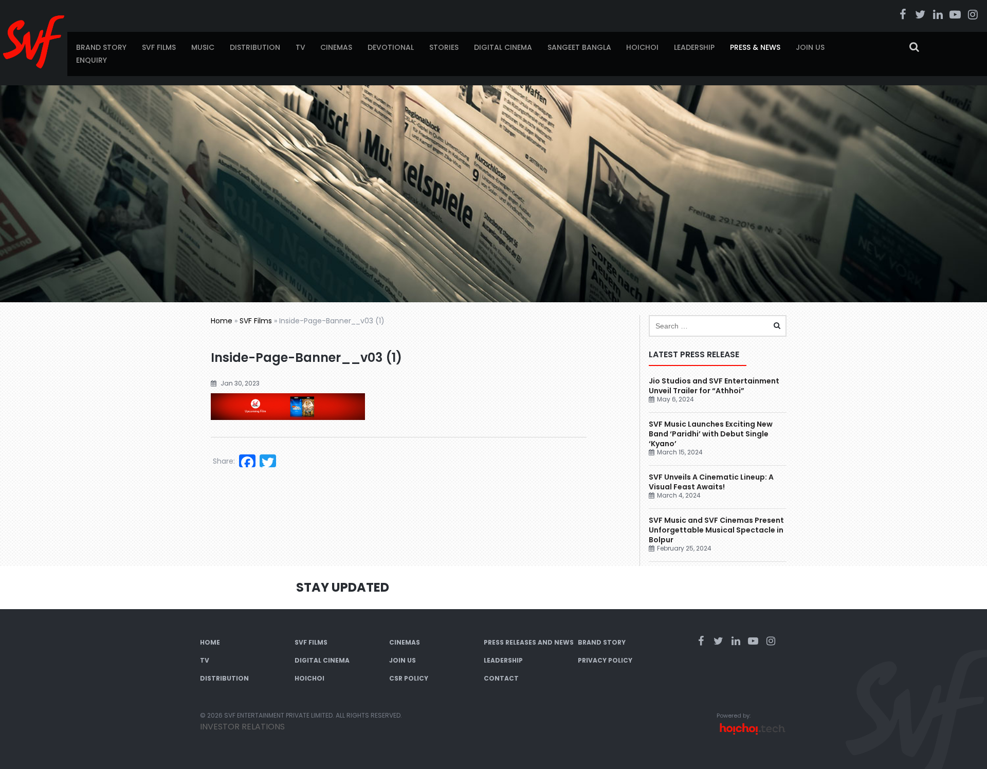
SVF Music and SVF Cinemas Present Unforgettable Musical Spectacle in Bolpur (716, 530)
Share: (224, 461)
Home (221, 321)
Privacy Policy (605, 660)
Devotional (391, 47)
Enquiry (91, 60)
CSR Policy (408, 678)
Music (202, 47)
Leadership (694, 47)
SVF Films (159, 47)
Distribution (255, 47)
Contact (501, 678)
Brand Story (101, 47)
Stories (444, 47)
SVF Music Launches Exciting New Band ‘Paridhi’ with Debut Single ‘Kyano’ (711, 434)
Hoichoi (642, 47)
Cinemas (336, 47)
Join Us (810, 47)
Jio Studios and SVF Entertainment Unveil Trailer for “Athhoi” (714, 386)
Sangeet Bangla (579, 47)
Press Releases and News (529, 642)
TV (300, 47)
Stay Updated (342, 587)
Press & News (755, 47)
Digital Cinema (503, 47)
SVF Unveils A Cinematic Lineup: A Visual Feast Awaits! (711, 482)
